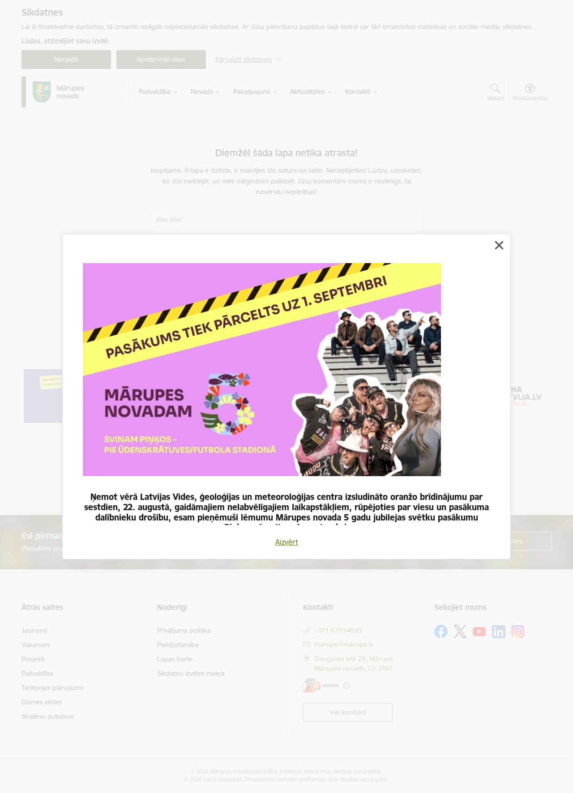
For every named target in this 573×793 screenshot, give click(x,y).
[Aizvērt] (499, 245)
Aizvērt (286, 541)
